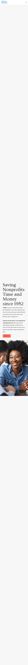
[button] (26, 2)
